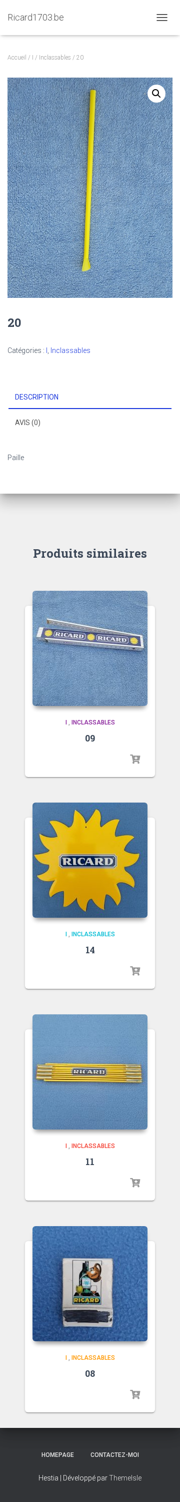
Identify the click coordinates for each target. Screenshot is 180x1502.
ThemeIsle (125, 1478)
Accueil (17, 57)
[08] (90, 1283)
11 (90, 1162)
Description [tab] (36, 397)
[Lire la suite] (135, 760)
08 (90, 1373)
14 (90, 950)
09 (90, 738)
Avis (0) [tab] (27, 423)
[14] (90, 860)
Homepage (58, 1454)
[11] (90, 1072)
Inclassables (55, 57)
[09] (90, 648)
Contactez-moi (114, 1454)
